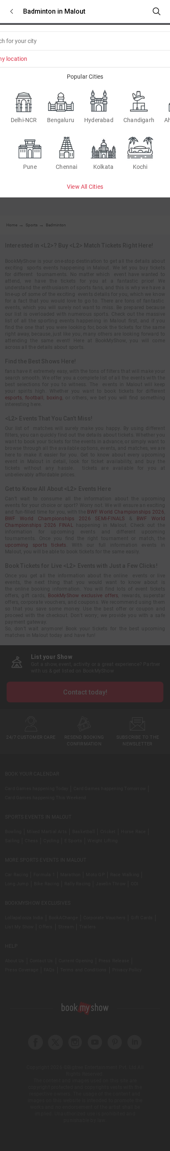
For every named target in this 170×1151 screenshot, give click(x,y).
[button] (11, 11)
